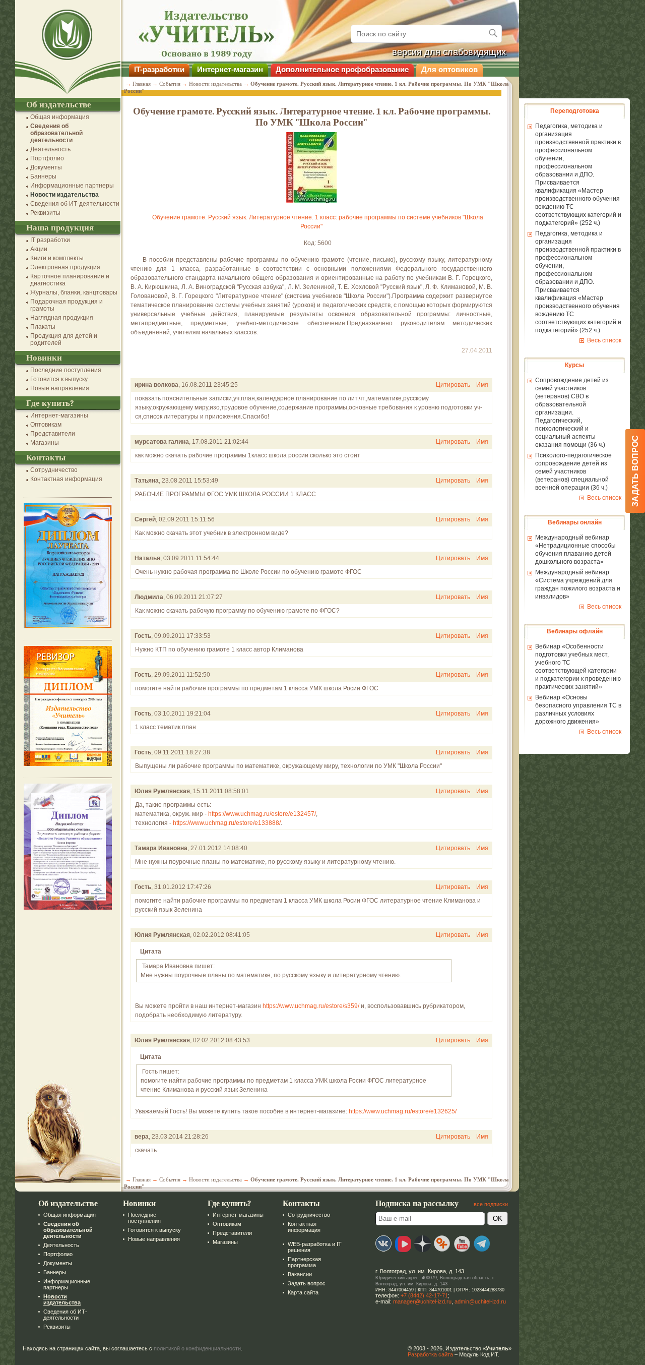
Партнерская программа (304, 1262)
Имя (482, 384)
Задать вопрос (307, 1283)
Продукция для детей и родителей (63, 339)
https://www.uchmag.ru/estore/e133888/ (227, 822)
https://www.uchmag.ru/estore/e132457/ (262, 813)
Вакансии (300, 1274)
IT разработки (50, 240)
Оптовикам (45, 424)
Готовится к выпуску (59, 379)
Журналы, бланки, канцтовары (73, 292)
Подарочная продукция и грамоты (66, 305)
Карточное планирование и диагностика (69, 280)
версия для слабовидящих (449, 52)
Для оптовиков (449, 69)
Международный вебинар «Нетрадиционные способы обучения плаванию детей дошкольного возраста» (575, 549)
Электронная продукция (65, 267)
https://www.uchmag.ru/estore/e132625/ (403, 1111)
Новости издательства (64, 194)
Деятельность (50, 149)
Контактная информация (66, 479)
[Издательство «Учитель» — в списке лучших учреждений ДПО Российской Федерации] (68, 626)
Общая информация (59, 117)
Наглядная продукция (61, 317)
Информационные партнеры (72, 185)
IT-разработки (159, 69)
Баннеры (43, 176)
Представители (52, 433)
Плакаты (42, 326)
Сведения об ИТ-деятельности (74, 203)
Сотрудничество (54, 469)
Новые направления (59, 388)
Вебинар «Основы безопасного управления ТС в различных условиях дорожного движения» (578, 709)
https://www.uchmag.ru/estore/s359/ (311, 1006)
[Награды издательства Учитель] (68, 763)
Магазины (44, 442)
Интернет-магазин (230, 69)
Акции (38, 249)
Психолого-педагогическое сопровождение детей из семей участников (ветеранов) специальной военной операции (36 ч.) (573, 471)
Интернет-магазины (59, 415)
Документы (46, 167)
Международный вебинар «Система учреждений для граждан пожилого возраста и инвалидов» (577, 584)
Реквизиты (45, 212)
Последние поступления (65, 370)
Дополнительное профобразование (342, 69)
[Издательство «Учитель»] (67, 94)
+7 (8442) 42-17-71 (424, 1295)
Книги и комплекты (57, 258)
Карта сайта (303, 1292)
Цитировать (453, 384)
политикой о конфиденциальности (197, 1348)
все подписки (491, 1204)
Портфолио (47, 158)
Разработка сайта (430, 1354)
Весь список (604, 340)
